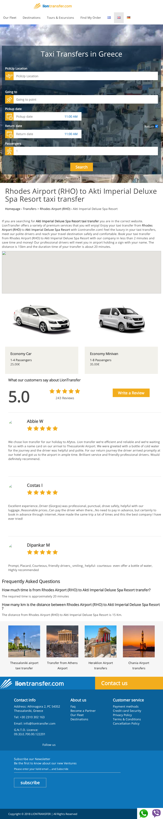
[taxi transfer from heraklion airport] (101, 641)
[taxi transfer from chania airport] (139, 641)
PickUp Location (16, 68)
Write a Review (131, 392)
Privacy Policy (122, 715)
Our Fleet (9, 18)
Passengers (13, 143)
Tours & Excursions (60, 18)
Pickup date (13, 109)
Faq (73, 706)
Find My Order (90, 18)
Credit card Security (127, 711)
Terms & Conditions (127, 719)
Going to (11, 92)
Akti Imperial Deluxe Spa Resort (47, 230)
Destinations (32, 18)
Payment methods (126, 706)
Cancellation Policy (126, 723)
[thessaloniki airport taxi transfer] (24, 641)
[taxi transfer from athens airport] (62, 641)
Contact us (114, 683)
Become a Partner (83, 711)
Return (150, 126)
